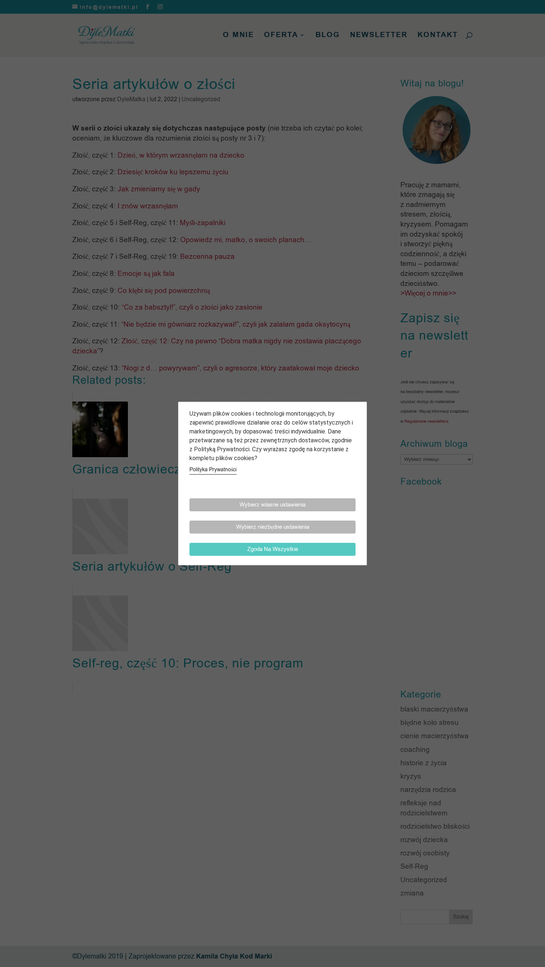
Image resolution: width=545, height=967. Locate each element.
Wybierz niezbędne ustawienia (272, 527)
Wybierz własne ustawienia (272, 504)
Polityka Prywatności (213, 469)
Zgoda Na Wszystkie (272, 549)
